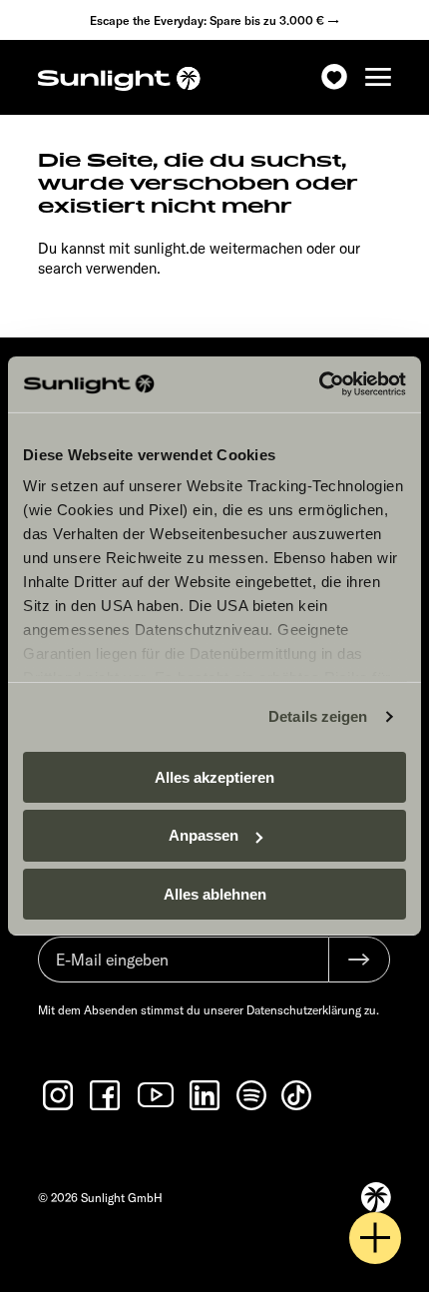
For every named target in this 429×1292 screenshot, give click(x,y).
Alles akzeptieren (214, 776)
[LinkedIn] (206, 1095)
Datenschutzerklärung (303, 1009)
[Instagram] (60, 1095)
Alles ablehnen (215, 894)
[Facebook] (107, 1095)
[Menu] (378, 77)
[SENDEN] (359, 959)
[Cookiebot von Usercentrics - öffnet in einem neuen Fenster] (318, 384)
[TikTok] (298, 1095)
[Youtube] (157, 1094)
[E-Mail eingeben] (183, 969)
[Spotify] (252, 1095)
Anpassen (203, 835)
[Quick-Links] (375, 1238)
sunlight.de (170, 248)
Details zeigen (317, 716)
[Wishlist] (334, 77)
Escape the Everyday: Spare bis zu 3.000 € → (214, 20)
